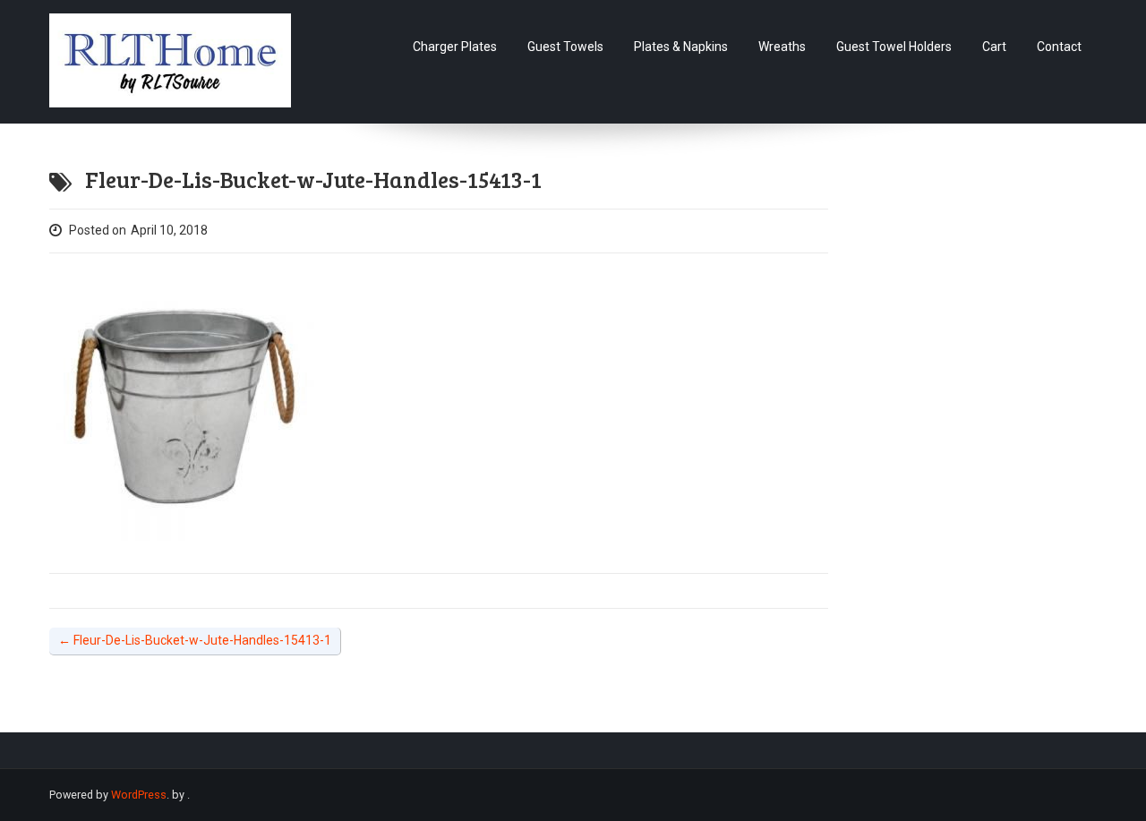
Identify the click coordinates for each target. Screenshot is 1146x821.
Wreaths (782, 46)
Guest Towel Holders (894, 46)
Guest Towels (565, 46)
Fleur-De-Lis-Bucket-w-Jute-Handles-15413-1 (194, 640)
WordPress (139, 794)
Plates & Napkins (681, 46)
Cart (994, 46)
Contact (1059, 46)
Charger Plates (455, 46)
